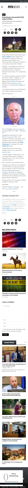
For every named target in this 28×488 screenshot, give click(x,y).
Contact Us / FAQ (5, 486)
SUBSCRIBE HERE (11, 210)
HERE (14, 205)
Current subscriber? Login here (11, 483)
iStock (5, 212)
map (9, 137)
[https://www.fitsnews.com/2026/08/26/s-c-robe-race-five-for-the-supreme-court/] (14, 452)
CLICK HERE (6, 206)
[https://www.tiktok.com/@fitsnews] (24, 478)
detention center (16, 83)
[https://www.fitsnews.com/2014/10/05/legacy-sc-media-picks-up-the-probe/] (14, 240)
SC (3, 14)
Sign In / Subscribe (24, 1)
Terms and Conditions (14, 486)
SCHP (12, 81)
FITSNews (6, 25)
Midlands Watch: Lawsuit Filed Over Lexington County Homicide (12, 440)
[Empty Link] (24, 342)
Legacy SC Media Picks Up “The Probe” (12, 249)
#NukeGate (5, 146)
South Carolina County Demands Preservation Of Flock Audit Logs (11, 394)
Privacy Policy (22, 486)
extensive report (6, 152)
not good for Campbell (12, 188)
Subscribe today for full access (11, 481)
